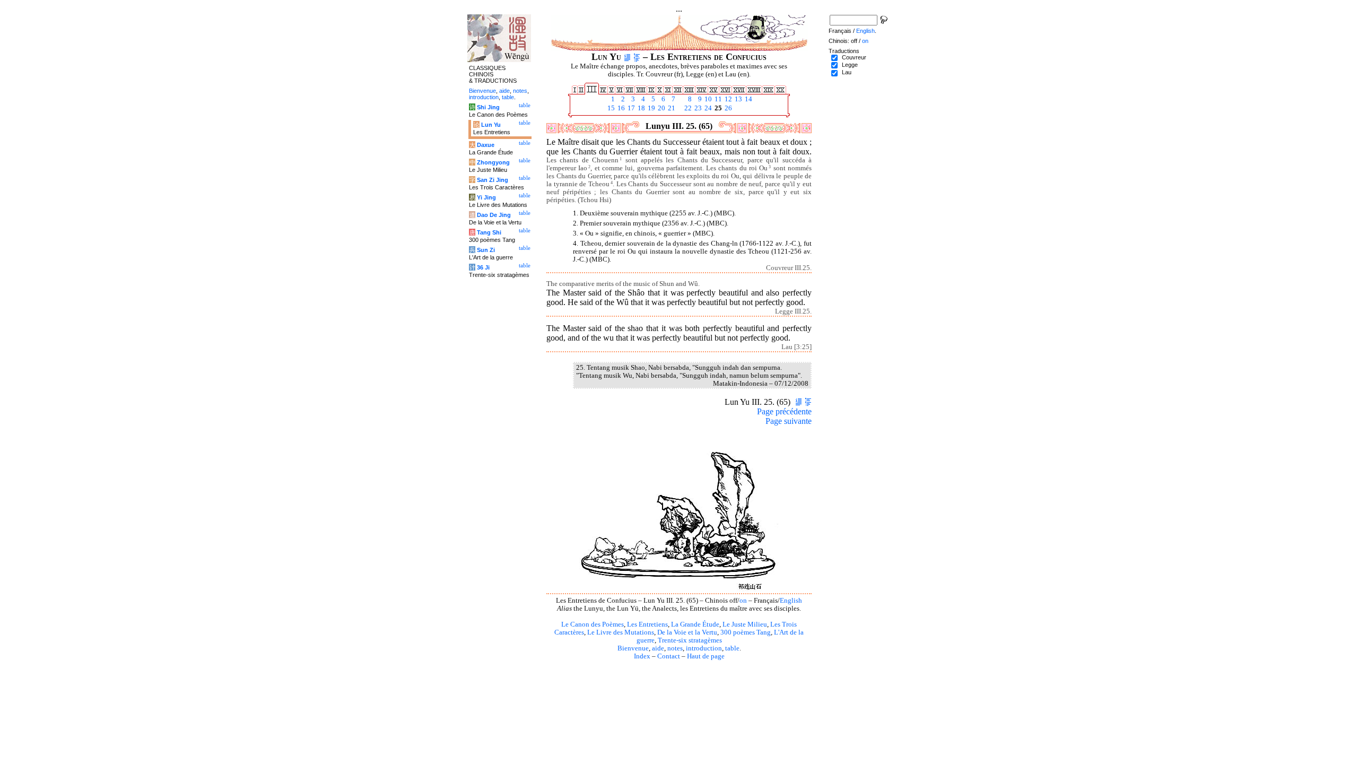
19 (650, 108)
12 (727, 99)
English (791, 600)
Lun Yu (491, 124)
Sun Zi (486, 250)
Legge (850, 65)
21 (670, 108)
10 (707, 99)
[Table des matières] (636, 56)
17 (630, 108)
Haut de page (706, 656)
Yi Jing (486, 197)
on (743, 600)
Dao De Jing (494, 215)
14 (747, 99)
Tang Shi (489, 232)
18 (640, 108)
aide (658, 648)
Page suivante (788, 421)
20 (660, 108)
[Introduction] (627, 56)
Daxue (485, 145)
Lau (846, 72)
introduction (704, 648)
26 (727, 108)
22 (687, 108)
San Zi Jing (492, 180)
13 (737, 99)
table (732, 648)
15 (610, 108)
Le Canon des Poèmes (592, 624)
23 (697, 108)
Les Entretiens (647, 624)
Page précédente (784, 411)
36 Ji (483, 267)
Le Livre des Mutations (620, 632)
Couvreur (854, 57)
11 (717, 99)
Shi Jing (488, 107)
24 (707, 108)
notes (675, 648)
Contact (668, 656)
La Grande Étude (695, 624)
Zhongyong (493, 162)
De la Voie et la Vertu (687, 632)
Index (642, 656)
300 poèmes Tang (745, 632)
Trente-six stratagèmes (690, 640)
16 (620, 108)
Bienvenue (633, 648)
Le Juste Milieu (744, 624)
